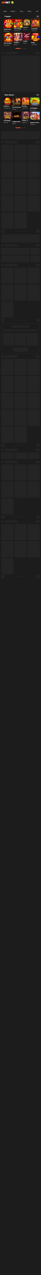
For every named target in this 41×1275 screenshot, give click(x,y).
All (37, 16)
